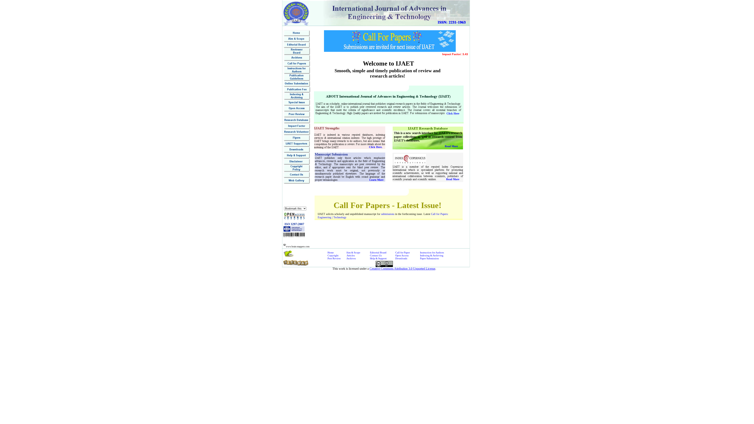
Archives (351, 258)
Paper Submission (429, 258)
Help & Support (378, 258)
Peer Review (334, 258)
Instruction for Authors (432, 252)
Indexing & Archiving (431, 255)
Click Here (453, 113)
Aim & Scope (353, 252)
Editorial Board (378, 252)
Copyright (333, 255)
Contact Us (376, 255)
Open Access (402, 255)
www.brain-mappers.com (297, 246)
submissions (387, 214)
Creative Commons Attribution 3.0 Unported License (402, 268)
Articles (351, 255)
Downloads (401, 258)
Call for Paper (402, 252)
